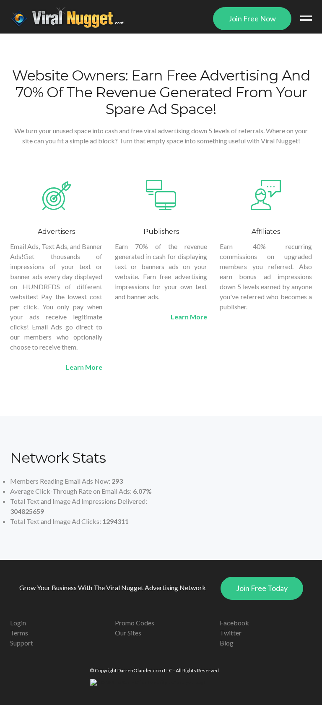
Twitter (231, 633)
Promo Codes (134, 623)
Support (21, 643)
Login (18, 623)
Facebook (234, 623)
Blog (227, 643)
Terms (19, 633)
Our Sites (128, 633)
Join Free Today (262, 588)
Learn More (84, 367)
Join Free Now (252, 18)
